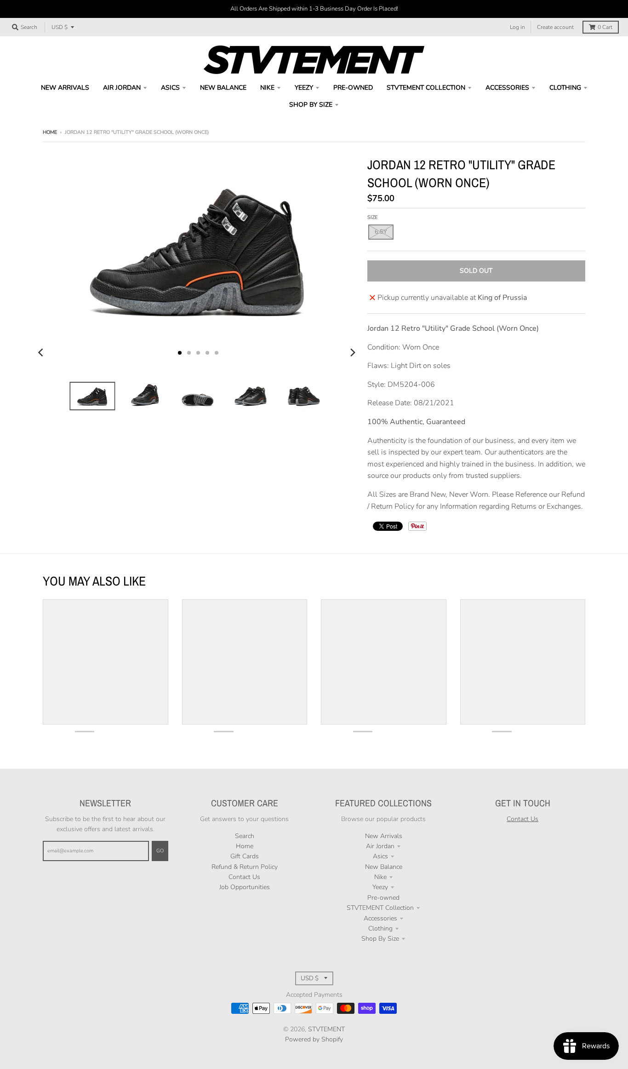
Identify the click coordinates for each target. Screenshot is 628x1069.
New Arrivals (383, 836)
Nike (380, 877)
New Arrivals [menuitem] (65, 87)
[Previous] (42, 353)
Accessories (380, 918)
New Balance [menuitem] (223, 87)
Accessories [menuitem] (507, 87)
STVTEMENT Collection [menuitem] (426, 87)
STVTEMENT (326, 1029)
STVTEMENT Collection (380, 907)
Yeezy (380, 887)
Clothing (380, 928)
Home (50, 132)
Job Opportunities (244, 887)
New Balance (383, 866)
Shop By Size (380, 938)
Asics (380, 856)
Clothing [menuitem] (565, 87)
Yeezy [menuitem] (304, 87)
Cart (605, 27)
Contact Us (244, 877)
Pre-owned (383, 897)
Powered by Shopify (314, 1039)
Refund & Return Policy (244, 866)
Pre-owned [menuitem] (353, 87)
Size (372, 217)
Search (244, 836)
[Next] (353, 353)
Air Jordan (380, 846)
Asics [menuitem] (170, 87)
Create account (555, 27)
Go (160, 850)
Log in (517, 27)
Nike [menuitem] (267, 87)
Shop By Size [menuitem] (310, 104)
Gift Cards (244, 856)
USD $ (59, 27)
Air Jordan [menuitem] (122, 87)
